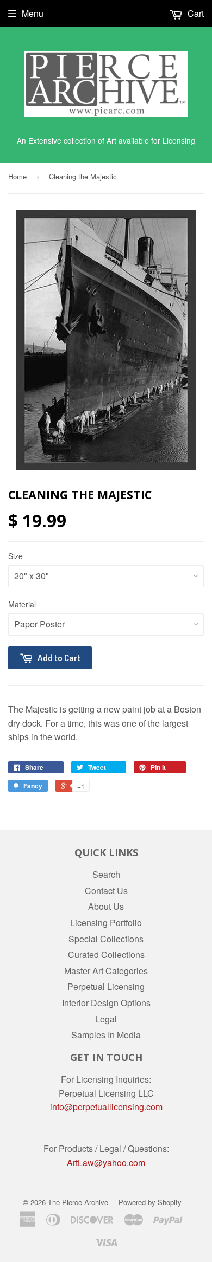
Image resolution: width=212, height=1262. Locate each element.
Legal (106, 1019)
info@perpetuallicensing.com (106, 1107)
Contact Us (106, 890)
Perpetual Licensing (106, 986)
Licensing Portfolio (106, 922)
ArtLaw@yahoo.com (106, 1162)
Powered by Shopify (150, 1202)
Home (17, 176)
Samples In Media (106, 1034)
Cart (194, 13)
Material (22, 604)
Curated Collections (106, 954)
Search (106, 874)
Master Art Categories (106, 971)
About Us (106, 906)
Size (15, 556)
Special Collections (106, 939)
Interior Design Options (106, 1002)
